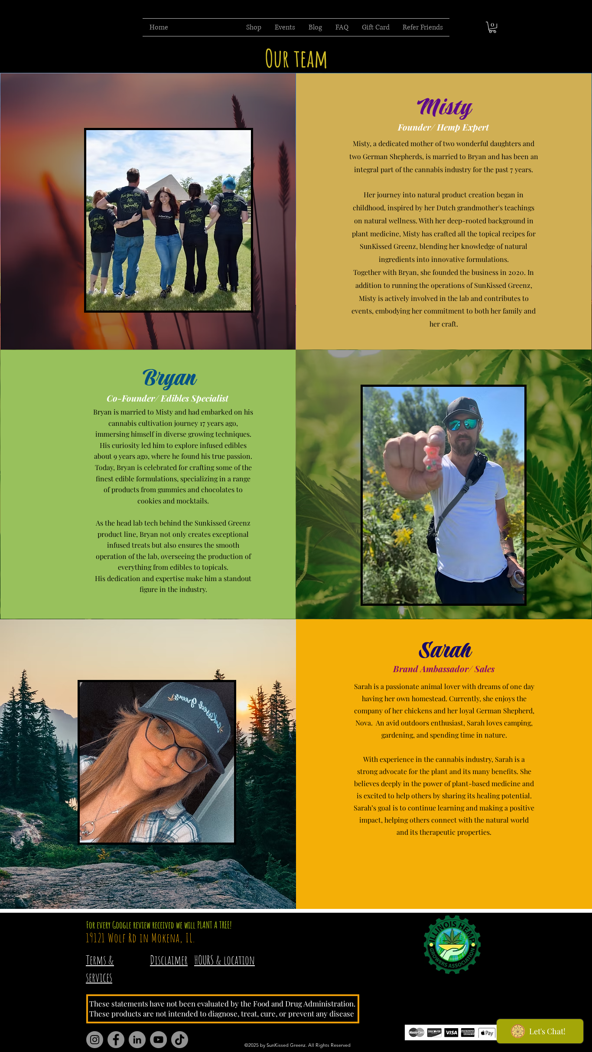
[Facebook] (115, 1039)
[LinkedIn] (137, 1039)
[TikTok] (179, 1039)
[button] (492, 27)
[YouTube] (158, 1039)
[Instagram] (94, 1039)
